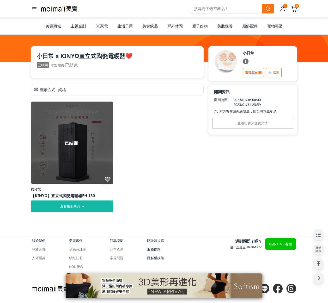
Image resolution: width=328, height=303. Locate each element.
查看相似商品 (70, 206)
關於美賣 (38, 249)
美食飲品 (150, 26)
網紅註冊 (76, 258)
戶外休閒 (175, 26)
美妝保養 (225, 26)
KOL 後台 (76, 266)
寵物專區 (275, 26)
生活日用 (125, 26)
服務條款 (154, 249)
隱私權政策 (155, 258)
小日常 (248, 53)
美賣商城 (53, 26)
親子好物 (200, 26)
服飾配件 (250, 26)
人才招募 (38, 258)
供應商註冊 (77, 249)
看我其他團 (253, 72)
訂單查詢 (116, 249)
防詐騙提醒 (155, 240)
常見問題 (116, 258)
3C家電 (102, 26)
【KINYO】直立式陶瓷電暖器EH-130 (63, 195)
